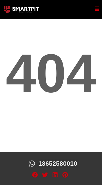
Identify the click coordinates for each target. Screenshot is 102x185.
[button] (35, 175)
